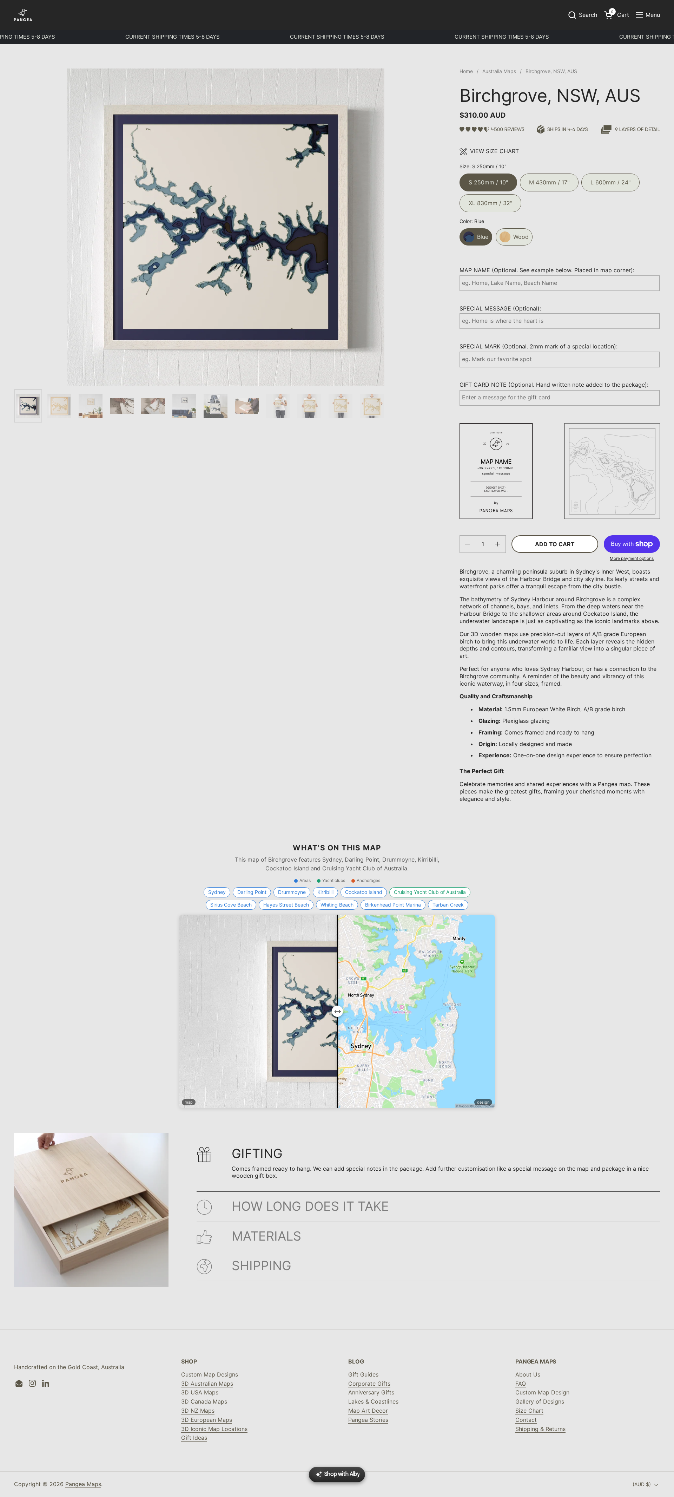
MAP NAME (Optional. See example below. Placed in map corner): (547, 270)
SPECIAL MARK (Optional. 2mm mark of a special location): (538, 346)
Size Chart (529, 1410)
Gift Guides (363, 1374)
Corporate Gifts (369, 1383)
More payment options (632, 558)
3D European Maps (206, 1419)
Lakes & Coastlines (373, 1401)
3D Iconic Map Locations (214, 1428)
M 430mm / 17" (549, 180)
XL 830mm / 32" (490, 200)
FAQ (520, 1383)
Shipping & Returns (540, 1428)
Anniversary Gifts (371, 1392)
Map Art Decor (368, 1410)
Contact (526, 1419)
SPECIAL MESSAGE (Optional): (500, 308)
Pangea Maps (83, 1484)
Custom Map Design (542, 1392)
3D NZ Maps (197, 1410)
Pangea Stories (368, 1419)
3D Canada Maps (204, 1401)
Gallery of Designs (539, 1401)
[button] (582, 15)
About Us (527, 1374)
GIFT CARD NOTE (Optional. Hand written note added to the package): (554, 384)
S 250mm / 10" (488, 180)
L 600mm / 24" (610, 180)
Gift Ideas (194, 1437)
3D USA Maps (199, 1392)
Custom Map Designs (209, 1374)
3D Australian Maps (207, 1383)
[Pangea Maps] (23, 15)
